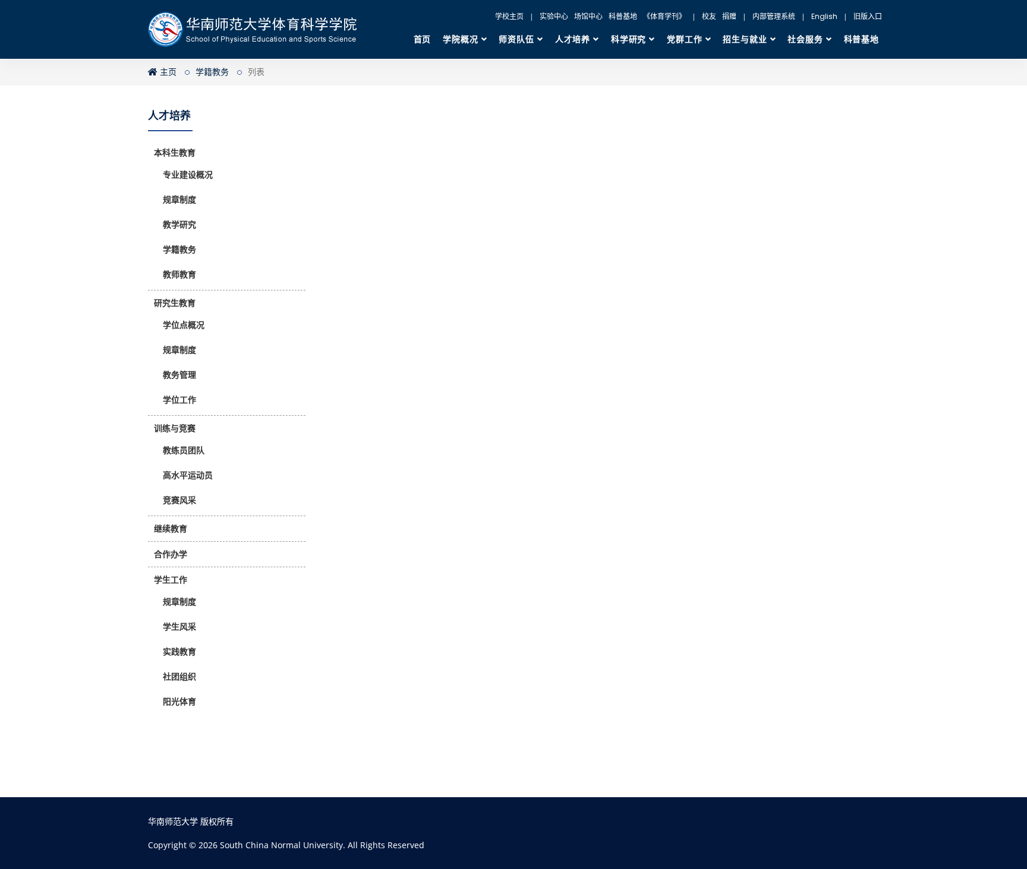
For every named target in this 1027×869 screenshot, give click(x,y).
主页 (167, 72)
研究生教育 (175, 303)
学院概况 (460, 39)
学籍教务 (212, 72)
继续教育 (170, 529)
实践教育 (179, 652)
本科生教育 (175, 153)
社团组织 (179, 676)
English (824, 16)
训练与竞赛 (175, 428)
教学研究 (179, 224)
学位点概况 (183, 325)
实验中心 (554, 16)
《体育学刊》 (664, 16)
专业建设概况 (188, 175)
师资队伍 (516, 39)
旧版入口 (867, 16)
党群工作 (684, 39)
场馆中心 (588, 16)
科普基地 (623, 16)
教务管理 (179, 375)
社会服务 (805, 39)
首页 (422, 39)
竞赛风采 (179, 500)
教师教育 (179, 274)
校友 (709, 16)
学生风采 (179, 627)
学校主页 (509, 16)
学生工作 (170, 580)
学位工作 (179, 400)
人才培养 (572, 39)
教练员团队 (183, 450)
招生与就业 (745, 39)
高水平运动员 (188, 475)
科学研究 (628, 39)
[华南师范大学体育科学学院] (259, 29)
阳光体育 (179, 701)
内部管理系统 (773, 16)
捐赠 (729, 16)
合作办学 (170, 554)
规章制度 (179, 200)
